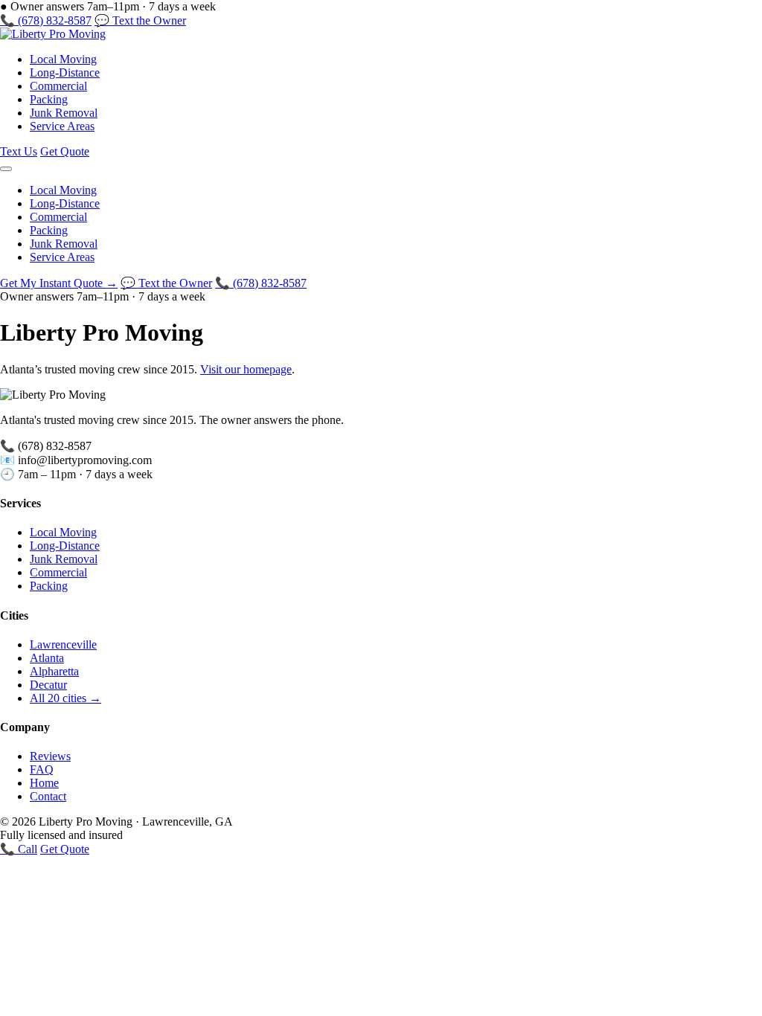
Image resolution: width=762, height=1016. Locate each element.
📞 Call (18, 849)
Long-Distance (65, 72)
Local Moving (63, 59)
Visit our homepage (246, 369)
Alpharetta (54, 671)
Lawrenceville (63, 644)
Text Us (18, 151)
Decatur (48, 684)
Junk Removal (63, 112)
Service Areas (62, 126)
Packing (49, 99)
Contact (48, 796)
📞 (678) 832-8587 (46, 20)
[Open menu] (6, 169)
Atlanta (47, 658)
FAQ (42, 769)
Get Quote (64, 151)
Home (44, 783)
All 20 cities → (65, 698)
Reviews (50, 756)
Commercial (58, 86)
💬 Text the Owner (140, 20)
